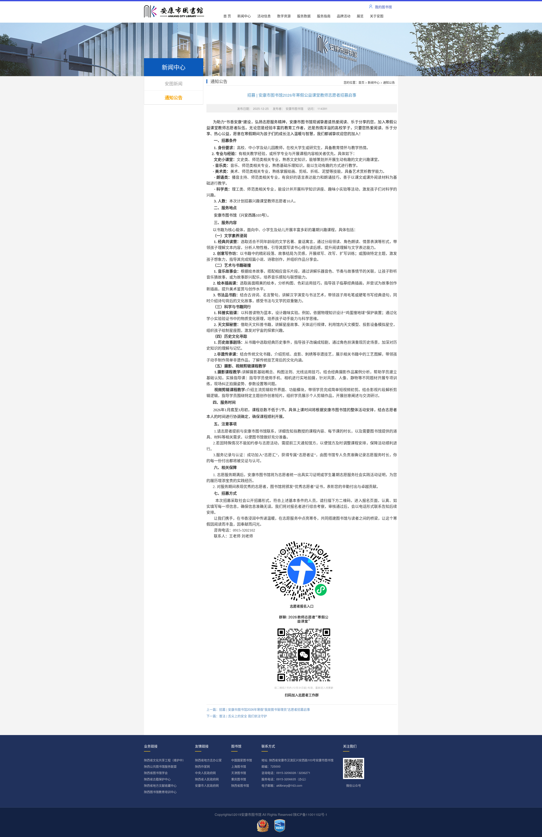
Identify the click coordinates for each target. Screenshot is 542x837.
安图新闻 (174, 83)
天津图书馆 (238, 773)
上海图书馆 (238, 766)
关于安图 (376, 16)
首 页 (227, 16)
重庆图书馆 (238, 779)
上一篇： (258, 709)
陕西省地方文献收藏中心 (160, 785)
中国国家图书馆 (241, 760)
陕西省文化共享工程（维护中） (164, 760)
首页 (361, 82)
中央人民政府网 (205, 773)
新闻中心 (244, 16)
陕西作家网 (202, 766)
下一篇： (236, 716)
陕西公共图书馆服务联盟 (160, 766)
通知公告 (174, 97)
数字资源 (284, 16)
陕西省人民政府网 (207, 779)
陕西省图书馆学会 (156, 773)
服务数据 (304, 16)
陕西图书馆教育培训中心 (160, 792)
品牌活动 (343, 16)
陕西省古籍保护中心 (157, 779)
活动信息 (264, 16)
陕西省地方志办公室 (208, 760)
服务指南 (323, 16)
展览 (360, 16)
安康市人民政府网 (207, 785)
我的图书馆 (383, 6)
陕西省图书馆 (240, 785)
